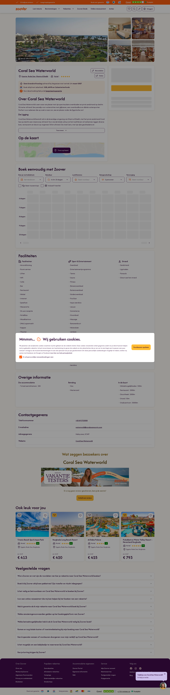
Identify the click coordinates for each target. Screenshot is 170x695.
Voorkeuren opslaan (141, 347)
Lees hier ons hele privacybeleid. (61, 353)
